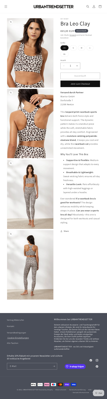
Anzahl (63, 60)
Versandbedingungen (16, 332)
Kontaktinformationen (81, 392)
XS (66, 48)
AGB (89, 390)
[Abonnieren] (54, 366)
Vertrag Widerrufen (15, 320)
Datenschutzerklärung (77, 390)
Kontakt (10, 326)
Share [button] (66, 231)
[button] (6, 6)
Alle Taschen (12, 343)
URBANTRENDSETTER (30, 390)
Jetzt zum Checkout (80, 83)
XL (66, 55)
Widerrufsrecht (60, 390)
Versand (73, 35)
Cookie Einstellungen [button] (18, 337)
